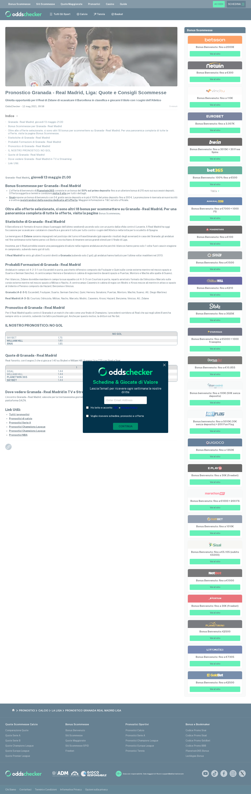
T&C (115, 407)
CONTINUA (126, 426)
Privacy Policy (129, 407)
